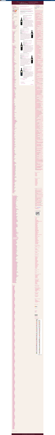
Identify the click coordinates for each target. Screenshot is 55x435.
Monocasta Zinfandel (14, 282)
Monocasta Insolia (14, 227)
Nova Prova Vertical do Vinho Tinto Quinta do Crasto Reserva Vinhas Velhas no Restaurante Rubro (39, 60)
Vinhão (13, 186)
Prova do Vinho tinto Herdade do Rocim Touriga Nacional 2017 (38, 50)
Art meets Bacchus (36, 220)
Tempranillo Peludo (14, 163)
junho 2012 (13, 330)
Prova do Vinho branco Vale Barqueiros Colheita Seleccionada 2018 (38, 67)
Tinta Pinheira (14, 172)
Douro (13, 24)
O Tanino (36, 262)
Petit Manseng (14, 138)
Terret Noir (13, 164)
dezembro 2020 (14, 389)
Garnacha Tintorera (14, 88)
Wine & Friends (36, 242)
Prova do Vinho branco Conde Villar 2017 (38, 146)
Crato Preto (13, 77)
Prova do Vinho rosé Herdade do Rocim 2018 (39, 85)
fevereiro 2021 (14, 390)
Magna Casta (36, 229)
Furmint (13, 84)
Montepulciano (14, 117)
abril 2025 (13, 419)
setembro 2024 (14, 415)
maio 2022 (13, 399)
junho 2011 (13, 323)
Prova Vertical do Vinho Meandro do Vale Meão (39, 194)
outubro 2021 (14, 395)
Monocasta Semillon (14, 256)
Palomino (13, 132)
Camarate (13, 66)
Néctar (35, 299)
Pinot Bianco (14, 141)
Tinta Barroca (14, 166)
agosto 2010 (13, 317)
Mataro (13, 111)
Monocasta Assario (14, 201)
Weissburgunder (14, 190)
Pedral (13, 135)
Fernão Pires (14, 82)
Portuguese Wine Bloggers (37, 236)
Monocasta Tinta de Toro (15, 265)
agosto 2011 (13, 324)
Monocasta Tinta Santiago (15, 269)
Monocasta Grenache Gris (15, 224)
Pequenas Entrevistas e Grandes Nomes (38, 234)
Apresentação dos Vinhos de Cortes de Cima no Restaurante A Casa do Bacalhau (39, 159)
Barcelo (13, 58)
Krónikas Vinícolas (36, 227)
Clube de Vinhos (36, 257)
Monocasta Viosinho (14, 280)
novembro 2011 (14, 326)
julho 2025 (13, 421)
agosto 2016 (13, 359)
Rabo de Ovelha (14, 146)
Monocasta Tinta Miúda (14, 267)
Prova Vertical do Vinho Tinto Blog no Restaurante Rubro (38, 57)
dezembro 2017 (14, 368)
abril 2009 (13, 308)
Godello (13, 90)
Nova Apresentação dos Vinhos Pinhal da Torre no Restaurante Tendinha (39, 35)
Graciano (13, 91)
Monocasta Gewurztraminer (15, 221)
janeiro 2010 (14, 313)
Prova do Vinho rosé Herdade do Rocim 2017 (39, 128)
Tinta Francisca (14, 170)
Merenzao (13, 113)
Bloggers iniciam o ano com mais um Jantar (38, 108)
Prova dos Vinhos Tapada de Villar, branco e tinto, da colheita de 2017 (39, 144)
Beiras (13, 23)
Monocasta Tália (14, 260)
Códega (13, 73)
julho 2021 (13, 393)
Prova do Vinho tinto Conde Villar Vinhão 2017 (39, 147)
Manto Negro (14, 108)
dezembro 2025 (14, 424)
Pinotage (13, 143)
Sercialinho (13, 156)
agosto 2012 (13, 331)
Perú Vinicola (36, 296)
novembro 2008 (14, 305)
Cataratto (13, 69)
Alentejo (13, 21)
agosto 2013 (13, 338)
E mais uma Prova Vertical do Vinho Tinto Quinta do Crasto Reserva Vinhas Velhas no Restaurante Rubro (38, 107)
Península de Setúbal (14, 26)
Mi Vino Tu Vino (36, 275)
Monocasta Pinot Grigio (14, 247)
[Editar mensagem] (33, 80)
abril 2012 (13, 329)
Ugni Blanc (13, 182)
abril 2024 (13, 412)
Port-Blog (36, 246)
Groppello (13, 95)
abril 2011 (13, 322)
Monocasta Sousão (14, 258)
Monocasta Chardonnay (15, 213)
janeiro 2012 (14, 327)
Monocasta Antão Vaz (14, 198)
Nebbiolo (13, 128)
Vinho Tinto (36, 265)
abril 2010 (13, 315)
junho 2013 (13, 337)
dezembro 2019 (14, 382)
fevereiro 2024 (14, 411)
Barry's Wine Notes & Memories (38, 288)
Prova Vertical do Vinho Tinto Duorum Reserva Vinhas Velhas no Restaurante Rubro (39, 142)
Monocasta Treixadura (14, 274)
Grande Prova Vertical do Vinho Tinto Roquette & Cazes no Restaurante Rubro (39, 166)
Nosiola (13, 130)
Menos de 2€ (36, 185)
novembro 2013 (14, 340)
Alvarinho (13, 50)
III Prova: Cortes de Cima (37, 204)
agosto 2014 (13, 345)
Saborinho (13, 152)
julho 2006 (13, 289)
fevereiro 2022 (14, 397)
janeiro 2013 (14, 334)
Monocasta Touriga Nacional (15, 272)
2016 (38, 169)
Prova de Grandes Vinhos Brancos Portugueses (39, 195)
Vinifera (36, 267)
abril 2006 (13, 287)
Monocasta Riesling (14, 252)
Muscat (13, 127)
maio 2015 (13, 350)
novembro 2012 (14, 333)
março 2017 (13, 363)
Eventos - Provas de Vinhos (24, 78)
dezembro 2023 (14, 410)
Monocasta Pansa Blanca (15, 245)
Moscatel (13, 119)
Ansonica (13, 51)
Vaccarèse (13, 183)
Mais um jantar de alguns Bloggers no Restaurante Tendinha (38, 167)
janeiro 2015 (14, 348)
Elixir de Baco (36, 224)
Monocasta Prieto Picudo (15, 249)
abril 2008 (13, 301)
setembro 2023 (14, 408)
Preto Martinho (14, 144)
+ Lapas (36, 218)
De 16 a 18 (36, 173)
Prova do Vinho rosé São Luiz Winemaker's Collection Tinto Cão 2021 (38, 18)
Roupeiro (13, 150)
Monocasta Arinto (14, 199)
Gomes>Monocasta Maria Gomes (15, 232)
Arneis (13, 54)
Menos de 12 (36, 175)
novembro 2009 (14, 312)
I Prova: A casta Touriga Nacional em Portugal (39, 205)
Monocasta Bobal (14, 207)
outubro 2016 (14, 360)
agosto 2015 (13, 352)
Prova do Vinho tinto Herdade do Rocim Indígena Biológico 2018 (38, 53)
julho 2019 (13, 379)
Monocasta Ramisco (14, 251)
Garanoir (13, 86)
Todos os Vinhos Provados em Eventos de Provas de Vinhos (24, 6)
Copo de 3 (36, 222)
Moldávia (13, 40)
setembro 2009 (14, 311)
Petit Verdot (13, 139)
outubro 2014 (14, 346)
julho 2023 (13, 407)
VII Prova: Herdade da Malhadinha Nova (38, 200)
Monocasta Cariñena (14, 210)
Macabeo (13, 104)
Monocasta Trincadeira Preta (15, 276)
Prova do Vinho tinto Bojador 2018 (38, 80)
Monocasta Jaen (14, 228)
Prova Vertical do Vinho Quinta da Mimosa (38, 189)
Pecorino (13, 134)
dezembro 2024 (14, 417)
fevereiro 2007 (14, 293)
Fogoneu (13, 83)
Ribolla (13, 148)
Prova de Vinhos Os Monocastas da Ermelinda (39, 196)
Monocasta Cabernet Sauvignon (15, 209)
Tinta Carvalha (14, 167)
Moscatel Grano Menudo (15, 121)
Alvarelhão (13, 49)
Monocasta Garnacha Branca (15, 220)
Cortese (13, 75)
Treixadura (13, 179)
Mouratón (13, 124)
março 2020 (13, 384)
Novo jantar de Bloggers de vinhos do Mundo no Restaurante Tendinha (39, 110)
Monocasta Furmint (14, 218)
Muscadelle (13, 126)
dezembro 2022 (14, 403)
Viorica (13, 188)
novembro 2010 (14, 319)
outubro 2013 (14, 339)
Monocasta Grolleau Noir (15, 225)
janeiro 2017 (14, 362)
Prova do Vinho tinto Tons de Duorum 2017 (38, 41)
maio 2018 (13, 371)
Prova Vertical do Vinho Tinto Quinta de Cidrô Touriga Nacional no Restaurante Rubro (39, 101)
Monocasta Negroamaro (14, 243)
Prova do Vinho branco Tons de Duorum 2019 (39, 42)
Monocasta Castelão (14, 211)
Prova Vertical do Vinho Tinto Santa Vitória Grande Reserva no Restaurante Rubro (38, 78)
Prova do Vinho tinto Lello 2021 (37, 12)
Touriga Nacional (14, 177)
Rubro (22, 12)
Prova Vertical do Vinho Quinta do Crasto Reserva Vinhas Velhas (38, 190)
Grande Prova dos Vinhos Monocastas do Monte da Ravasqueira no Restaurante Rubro (39, 148)
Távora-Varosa (14, 27)
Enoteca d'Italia (36, 281)
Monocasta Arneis (14, 200)
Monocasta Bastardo (14, 205)
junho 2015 (13, 351)
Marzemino (13, 110)
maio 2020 (13, 385)
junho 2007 (13, 295)
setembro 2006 (14, 290)
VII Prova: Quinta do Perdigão (37, 201)
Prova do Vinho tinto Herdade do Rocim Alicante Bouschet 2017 (38, 49)
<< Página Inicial (31, 84)
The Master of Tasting (37, 240)
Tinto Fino (13, 175)
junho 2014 (13, 344)
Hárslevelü (13, 97)
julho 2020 (13, 386)
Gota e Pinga (36, 226)
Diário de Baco (36, 258)
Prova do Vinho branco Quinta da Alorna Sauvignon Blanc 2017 (38, 150)
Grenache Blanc (14, 93)
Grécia (13, 38)
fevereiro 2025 (14, 418)
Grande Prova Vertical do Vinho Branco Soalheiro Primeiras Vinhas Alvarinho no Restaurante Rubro (38, 133)
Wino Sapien (36, 252)
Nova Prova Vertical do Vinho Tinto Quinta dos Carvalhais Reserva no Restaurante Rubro (39, 19)
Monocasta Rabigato (14, 250)
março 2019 (13, 377)
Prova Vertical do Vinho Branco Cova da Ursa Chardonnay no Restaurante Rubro (39, 39)
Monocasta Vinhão (14, 278)
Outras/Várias (14, 131)
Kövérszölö (13, 101)
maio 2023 (13, 406)
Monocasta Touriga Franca (15, 271)
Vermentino (13, 185)
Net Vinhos (36, 231)
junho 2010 (13, 316)
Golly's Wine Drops (36, 289)
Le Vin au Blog (36, 261)
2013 (41, 169)
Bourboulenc (14, 62)
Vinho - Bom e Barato (37, 264)
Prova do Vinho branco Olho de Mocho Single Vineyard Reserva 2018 (39, 58)
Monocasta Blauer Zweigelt (15, 206)
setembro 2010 (14, 318)
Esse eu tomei (36, 260)
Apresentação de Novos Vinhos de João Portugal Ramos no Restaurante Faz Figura (38, 94)
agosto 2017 (13, 366)
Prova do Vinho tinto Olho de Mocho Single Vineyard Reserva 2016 (38, 114)
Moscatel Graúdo (14, 122)
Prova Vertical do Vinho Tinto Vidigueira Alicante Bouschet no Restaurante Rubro (38, 14)
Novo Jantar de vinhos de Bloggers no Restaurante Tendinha (38, 106)
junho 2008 (13, 302)
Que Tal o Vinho (36, 237)
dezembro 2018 (14, 375)
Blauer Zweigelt (14, 60)
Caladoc (13, 65)
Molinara (13, 116)
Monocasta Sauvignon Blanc (15, 255)
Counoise (13, 76)
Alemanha (13, 32)
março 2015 (13, 349)
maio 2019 (13, 378)
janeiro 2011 (14, 320)
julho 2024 (13, 414)
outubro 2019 (14, 381)
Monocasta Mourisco (14, 240)
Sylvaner (13, 159)
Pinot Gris (13, 142)
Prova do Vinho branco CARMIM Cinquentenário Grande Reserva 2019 (38, 32)
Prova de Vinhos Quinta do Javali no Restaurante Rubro (38, 100)
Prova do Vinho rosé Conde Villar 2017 (38, 139)
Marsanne (13, 109)
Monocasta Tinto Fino (14, 270)
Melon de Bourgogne (14, 112)
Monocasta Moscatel (14, 236)
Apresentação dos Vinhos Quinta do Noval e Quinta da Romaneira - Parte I (38, 92)
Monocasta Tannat (14, 261)
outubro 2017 (14, 367)
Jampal (13, 100)
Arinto (13, 53)
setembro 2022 (14, 401)
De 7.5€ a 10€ (36, 183)
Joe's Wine (36, 270)
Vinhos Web (36, 266)
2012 (42, 169)
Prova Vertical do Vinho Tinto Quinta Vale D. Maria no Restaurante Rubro (39, 22)
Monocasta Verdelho (14, 277)
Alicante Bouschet (14, 47)
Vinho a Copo (36, 241)
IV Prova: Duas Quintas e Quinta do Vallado (39, 203)
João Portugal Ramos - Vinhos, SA (28, 18)
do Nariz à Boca (36, 223)
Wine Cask (36, 290)
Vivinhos (36, 268)
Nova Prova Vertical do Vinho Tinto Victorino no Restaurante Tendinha (39, 47)
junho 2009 (13, 309)
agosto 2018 (13, 373)
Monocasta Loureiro (14, 229)
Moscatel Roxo (14, 123)
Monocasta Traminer (14, 273)
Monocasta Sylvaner (14, 259)
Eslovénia (13, 36)
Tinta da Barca (14, 168)
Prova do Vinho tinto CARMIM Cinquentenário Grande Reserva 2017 (38, 30)
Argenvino (36, 248)
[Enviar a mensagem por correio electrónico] (32, 80)
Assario (13, 55)
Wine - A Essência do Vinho (37, 301)
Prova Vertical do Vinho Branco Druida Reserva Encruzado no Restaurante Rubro (39, 72)
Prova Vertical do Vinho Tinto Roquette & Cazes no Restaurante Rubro (38, 111)
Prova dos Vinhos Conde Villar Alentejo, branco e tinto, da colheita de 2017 (39, 145)
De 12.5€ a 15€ (36, 182)
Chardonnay (14, 71)
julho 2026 (13, 428)
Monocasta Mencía (14, 234)
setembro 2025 (14, 422)
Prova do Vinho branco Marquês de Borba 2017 (39, 161)
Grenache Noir (14, 94)
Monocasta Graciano (14, 223)
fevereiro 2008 (14, 300)
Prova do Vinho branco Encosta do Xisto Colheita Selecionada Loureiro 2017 (38, 71)
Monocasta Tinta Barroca (15, 263)
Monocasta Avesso (14, 202)
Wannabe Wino (36, 276)
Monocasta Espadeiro (14, 217)
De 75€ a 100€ (36, 179)
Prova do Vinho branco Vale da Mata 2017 (38, 84)
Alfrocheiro (13, 46)
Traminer (13, 178)
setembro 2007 (14, 297)
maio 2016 (13, 357)
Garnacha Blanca (14, 87)
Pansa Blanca (14, 133)
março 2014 (13, 342)
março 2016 (13, 356)
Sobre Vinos (36, 249)
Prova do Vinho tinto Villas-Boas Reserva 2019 (39, 29)
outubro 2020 (14, 388)
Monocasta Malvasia (14, 231)
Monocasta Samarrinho (14, 254)
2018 (36, 169)
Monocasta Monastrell (14, 235)
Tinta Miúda (14, 171)
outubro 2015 (14, 353)
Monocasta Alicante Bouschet (15, 196)
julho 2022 (13, 400)
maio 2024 (13, 413)
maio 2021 (13, 392)
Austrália (13, 33)
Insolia (13, 98)
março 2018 (13, 370)
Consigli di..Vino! (36, 293)
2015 (39, 169)
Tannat (13, 161)
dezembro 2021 (14, 396)
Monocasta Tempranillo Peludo (15, 262)
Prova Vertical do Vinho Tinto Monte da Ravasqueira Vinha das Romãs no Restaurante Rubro (39, 17)
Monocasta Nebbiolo (14, 241)
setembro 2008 (14, 304)
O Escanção (36, 300)
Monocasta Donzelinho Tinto (15, 216)
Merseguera (13, 115)
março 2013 (13, 335)
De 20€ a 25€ (36, 181)
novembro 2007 (14, 298)
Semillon (13, 155)
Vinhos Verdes (14, 28)
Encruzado (13, 80)
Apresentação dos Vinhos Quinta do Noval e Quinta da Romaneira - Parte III (38, 90)
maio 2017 (13, 364)
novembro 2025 (14, 423)
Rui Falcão (36, 238)
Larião (13, 102)
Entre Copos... (36, 225)
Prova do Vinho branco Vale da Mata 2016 (38, 157)
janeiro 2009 (14, 306)
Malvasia (13, 105)
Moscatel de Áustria (14, 120)
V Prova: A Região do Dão (37, 202)
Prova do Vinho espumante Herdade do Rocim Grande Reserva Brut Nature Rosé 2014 (39, 88)
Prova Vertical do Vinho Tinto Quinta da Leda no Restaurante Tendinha (39, 105)
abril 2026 (13, 426)
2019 (35, 169)
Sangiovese (13, 153)
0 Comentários (24, 79)
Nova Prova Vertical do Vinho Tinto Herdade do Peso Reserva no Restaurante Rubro (39, 160)
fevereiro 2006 (14, 286)
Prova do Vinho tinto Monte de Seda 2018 (38, 66)
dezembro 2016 (14, 361)
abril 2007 (13, 294)
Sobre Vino (36, 283)
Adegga (36, 219)
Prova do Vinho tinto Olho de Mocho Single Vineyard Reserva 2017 (38, 56)
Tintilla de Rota (14, 174)
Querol (13, 145)
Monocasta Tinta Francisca (15, 266)
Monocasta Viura (14, 281)
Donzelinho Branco (14, 79)
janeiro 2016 (14, 355)
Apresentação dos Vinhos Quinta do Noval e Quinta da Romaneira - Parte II (38, 91)
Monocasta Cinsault (14, 214)
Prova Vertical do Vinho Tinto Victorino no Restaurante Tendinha (38, 152)
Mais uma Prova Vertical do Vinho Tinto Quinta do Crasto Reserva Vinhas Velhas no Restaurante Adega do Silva (39, 24)
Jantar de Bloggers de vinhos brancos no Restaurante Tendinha (38, 93)
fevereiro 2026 (14, 425)
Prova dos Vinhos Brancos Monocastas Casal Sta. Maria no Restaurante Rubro (39, 65)
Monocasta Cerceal (14, 212)
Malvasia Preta (14, 106)
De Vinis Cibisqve (36, 280)
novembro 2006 (14, 291)
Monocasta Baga (14, 203)
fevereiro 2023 (14, 404)
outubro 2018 (14, 374)
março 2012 (13, 328)
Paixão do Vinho (36, 233)
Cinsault (13, 72)
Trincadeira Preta (14, 181)
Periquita (13, 137)
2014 (40, 169)
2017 (37, 169)
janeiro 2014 (14, 341)
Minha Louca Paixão (37, 230)
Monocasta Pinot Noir (14, 248)
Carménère (13, 68)
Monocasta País (14, 244)
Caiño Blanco (14, 64)
